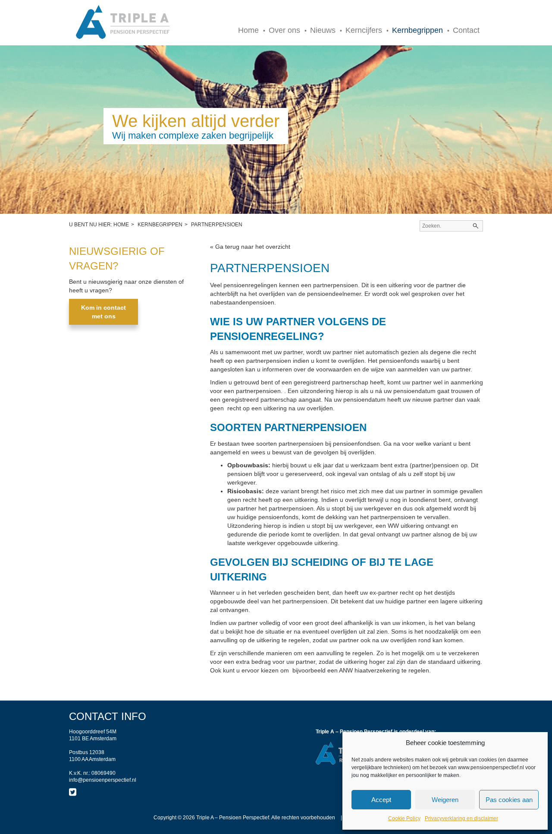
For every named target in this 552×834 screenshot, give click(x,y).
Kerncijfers (363, 30)
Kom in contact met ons (103, 312)
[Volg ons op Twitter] (72, 792)
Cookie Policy (404, 818)
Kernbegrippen (417, 30)
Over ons (284, 30)
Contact (466, 30)
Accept (381, 799)
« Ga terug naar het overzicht (250, 246)
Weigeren (445, 799)
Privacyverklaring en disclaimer (461, 818)
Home (248, 30)
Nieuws (323, 30)
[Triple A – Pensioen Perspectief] (123, 22)
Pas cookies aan (509, 799)
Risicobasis (244, 491)
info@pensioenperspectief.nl (102, 780)
